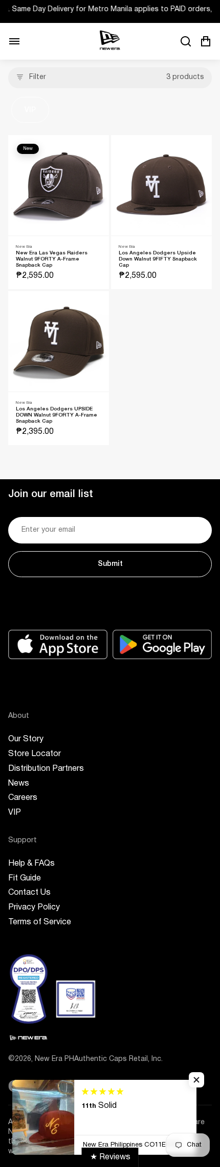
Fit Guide (24, 878)
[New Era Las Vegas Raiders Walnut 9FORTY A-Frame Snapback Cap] (58, 185)
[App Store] (57, 644)
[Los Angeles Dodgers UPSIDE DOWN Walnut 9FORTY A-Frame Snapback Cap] (58, 341)
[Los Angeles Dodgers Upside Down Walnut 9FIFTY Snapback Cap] (161, 185)
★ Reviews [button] (110, 1157)
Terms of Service (39, 922)
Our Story (25, 739)
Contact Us (29, 892)
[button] (196, 1079)
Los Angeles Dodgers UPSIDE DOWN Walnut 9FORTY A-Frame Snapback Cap (56, 415)
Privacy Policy (34, 907)
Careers (22, 797)
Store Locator (34, 754)
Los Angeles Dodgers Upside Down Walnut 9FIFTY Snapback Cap (158, 259)
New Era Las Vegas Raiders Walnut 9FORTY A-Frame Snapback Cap (51, 259)
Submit (110, 564)
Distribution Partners (46, 768)
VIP (30, 110)
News (18, 783)
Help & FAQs (31, 863)
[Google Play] (162, 644)
